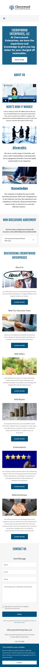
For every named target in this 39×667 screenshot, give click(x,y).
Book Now (19, 60)
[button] (4, 18)
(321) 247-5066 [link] (19, 641)
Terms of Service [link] (18, 622)
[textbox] (19, 564)
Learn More (19, 302)
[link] (19, 7)
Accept (19, 662)
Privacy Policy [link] (30, 620)
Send (19, 614)
